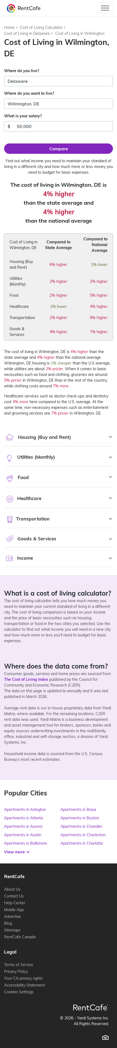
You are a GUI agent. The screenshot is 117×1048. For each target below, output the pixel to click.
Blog (8, 923)
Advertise (12, 916)
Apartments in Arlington (25, 809)
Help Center (14, 902)
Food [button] (22, 477)
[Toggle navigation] (105, 8)
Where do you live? (21, 70)
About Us (12, 889)
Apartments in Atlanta (23, 818)
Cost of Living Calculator (41, 27)
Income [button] (24, 558)
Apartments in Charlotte (81, 843)
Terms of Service (18, 964)
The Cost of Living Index (26, 679)
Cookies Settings (18, 991)
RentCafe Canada (20, 936)
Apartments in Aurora (23, 826)
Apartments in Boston (79, 818)
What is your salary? (23, 116)
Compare (58, 148)
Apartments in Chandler (81, 826)
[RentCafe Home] (90, 1007)
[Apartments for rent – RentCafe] (22, 8)
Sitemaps (12, 930)
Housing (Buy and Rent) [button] (44, 437)
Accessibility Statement (24, 985)
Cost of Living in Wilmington (79, 33)
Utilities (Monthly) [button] (35, 457)
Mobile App (14, 909)
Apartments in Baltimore (25, 843)
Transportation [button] (32, 519)
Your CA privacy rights (23, 978)
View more (15, 851)
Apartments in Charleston (83, 834)
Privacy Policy (16, 971)
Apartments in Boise (78, 809)
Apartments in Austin (22, 834)
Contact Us (14, 896)
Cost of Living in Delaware (27, 33)
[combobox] (58, 81)
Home (9, 27)
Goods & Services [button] (36, 538)
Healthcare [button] (28, 498)
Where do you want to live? (29, 93)
